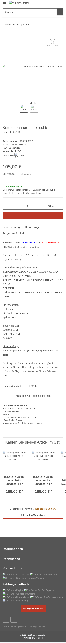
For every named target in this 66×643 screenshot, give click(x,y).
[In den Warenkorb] (5, 34)
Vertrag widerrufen (33, 608)
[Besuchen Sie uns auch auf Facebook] (6, 620)
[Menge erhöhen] (59, 206)
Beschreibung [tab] (11, 227)
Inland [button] (38, 193)
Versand (28, 174)
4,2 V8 (18, 151)
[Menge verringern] (6, 206)
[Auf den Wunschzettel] (56, 42)
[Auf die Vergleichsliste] (48, 42)
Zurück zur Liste (12, 24)
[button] (51, 3)
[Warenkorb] (60, 3)
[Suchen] (60, 11)
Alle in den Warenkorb (33, 515)
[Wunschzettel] (56, 3)
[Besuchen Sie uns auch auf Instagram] (13, 620)
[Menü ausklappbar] (4, 2)
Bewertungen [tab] (33, 227)
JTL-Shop (38, 638)
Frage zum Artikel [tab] (13, 233)
